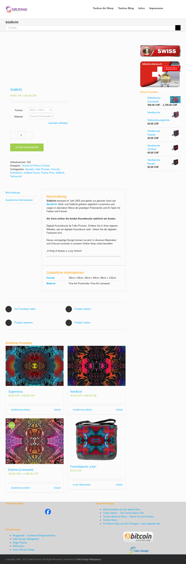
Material (18, 116)
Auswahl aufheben (58, 123)
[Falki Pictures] (48, 510)
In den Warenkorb (26, 147)
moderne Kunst (32, 172)
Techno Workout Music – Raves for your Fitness (128, 516)
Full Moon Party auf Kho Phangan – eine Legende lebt (131, 523)
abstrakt (29, 169)
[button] (175, 8)
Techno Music (110, 520)
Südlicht (60, 172)
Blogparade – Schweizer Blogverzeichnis (34, 535)
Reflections (19, 546)
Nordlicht (76, 391)
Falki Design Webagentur (26, 539)
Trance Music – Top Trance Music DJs (123, 513)
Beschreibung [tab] (12, 192)
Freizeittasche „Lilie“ (83, 466)
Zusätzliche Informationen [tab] (19, 200)
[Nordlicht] (97, 366)
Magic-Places (20, 542)
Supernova (15, 391)
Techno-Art (16, 176)
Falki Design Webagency (88, 559)
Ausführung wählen (20, 409)
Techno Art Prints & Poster (36, 165)
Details (57, 409)
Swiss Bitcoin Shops (24, 549)
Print (51, 172)
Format (18, 110)
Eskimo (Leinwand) (20, 469)
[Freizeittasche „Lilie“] (97, 439)
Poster (44, 172)
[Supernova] (35, 366)
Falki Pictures (42, 169)
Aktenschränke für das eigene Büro (121, 509)
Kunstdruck (16, 172)
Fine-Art (55, 169)
